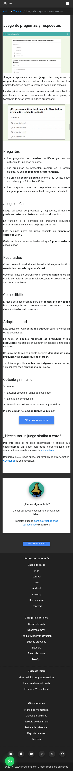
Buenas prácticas (36, 641)
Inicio (5, 11)
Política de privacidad (36, 727)
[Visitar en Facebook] (21, 754)
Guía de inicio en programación (36, 677)
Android (36, 588)
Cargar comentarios (36, 544)
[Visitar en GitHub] (62, 754)
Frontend (37, 606)
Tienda (17, 11)
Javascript (36, 594)
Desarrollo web (36, 624)
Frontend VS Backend (36, 689)
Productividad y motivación (37, 635)
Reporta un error (36, 733)
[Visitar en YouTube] (31, 754)
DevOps (36, 659)
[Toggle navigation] (67, 3)
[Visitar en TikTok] (42, 754)
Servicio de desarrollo (36, 721)
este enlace (47, 450)
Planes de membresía (36, 709)
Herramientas (36, 600)
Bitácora (36, 647)
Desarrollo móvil (36, 629)
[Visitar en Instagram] (52, 754)
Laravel (37, 576)
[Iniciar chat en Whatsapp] (9, 761)
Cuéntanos (9, 460)
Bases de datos (36, 564)
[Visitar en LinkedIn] (10, 754)
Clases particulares (36, 715)
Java (36, 582)
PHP (36, 570)
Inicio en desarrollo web (36, 683)
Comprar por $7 (38, 420)
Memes (36, 739)
